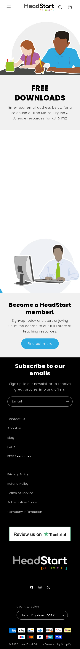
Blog (10, 438)
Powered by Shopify (58, 644)
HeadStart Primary (32, 644)
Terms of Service (20, 493)
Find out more (40, 343)
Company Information (24, 512)
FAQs (11, 447)
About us (14, 428)
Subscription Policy (22, 502)
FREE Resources (19, 456)
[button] (8, 7)
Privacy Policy (18, 474)
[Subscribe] (67, 402)
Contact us (16, 419)
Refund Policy (18, 484)
